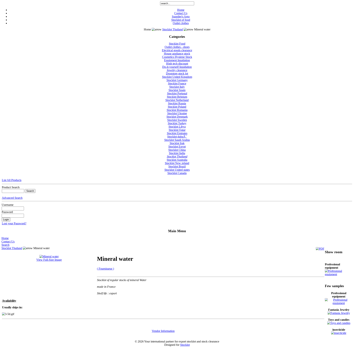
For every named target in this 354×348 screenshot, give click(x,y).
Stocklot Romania (177, 110)
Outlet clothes (181, 23)
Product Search (11, 187)
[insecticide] (338, 333)
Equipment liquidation (177, 60)
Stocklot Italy (177, 86)
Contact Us (180, 13)
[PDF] (320, 248)
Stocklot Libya (177, 126)
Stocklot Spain (177, 90)
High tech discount (177, 63)
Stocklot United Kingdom (177, 76)
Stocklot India (177, 153)
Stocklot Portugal (177, 93)
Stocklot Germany (177, 80)
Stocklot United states (177, 169)
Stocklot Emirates (177, 133)
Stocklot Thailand (172, 29)
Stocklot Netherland (177, 100)
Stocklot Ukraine (177, 113)
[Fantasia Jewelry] (339, 313)
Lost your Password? (14, 223)
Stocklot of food (180, 19)
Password (7, 212)
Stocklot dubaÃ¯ (177, 136)
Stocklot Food (177, 43)
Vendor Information (163, 331)
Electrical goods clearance (177, 50)
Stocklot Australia (177, 159)
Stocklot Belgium (177, 96)
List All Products (11, 180)
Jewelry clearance (177, 70)
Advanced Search (12, 197)
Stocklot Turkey (177, 123)
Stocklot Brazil (177, 166)
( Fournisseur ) (105, 268)
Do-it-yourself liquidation (177, 66)
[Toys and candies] (338, 323)
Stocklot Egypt (177, 146)
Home (180, 9)
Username (7, 204)
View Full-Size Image (49, 259)
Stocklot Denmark (177, 116)
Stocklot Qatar (177, 129)
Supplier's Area (181, 16)
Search (5, 244)
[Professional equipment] (339, 273)
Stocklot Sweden (177, 120)
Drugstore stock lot (177, 73)
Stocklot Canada (177, 173)
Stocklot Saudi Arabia (177, 139)
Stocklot (185, 344)
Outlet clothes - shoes (177, 47)
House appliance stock (177, 53)
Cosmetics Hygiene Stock (177, 56)
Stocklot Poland (177, 106)
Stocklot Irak (177, 143)
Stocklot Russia (177, 103)
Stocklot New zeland (177, 163)
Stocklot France (177, 83)
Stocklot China (177, 149)
